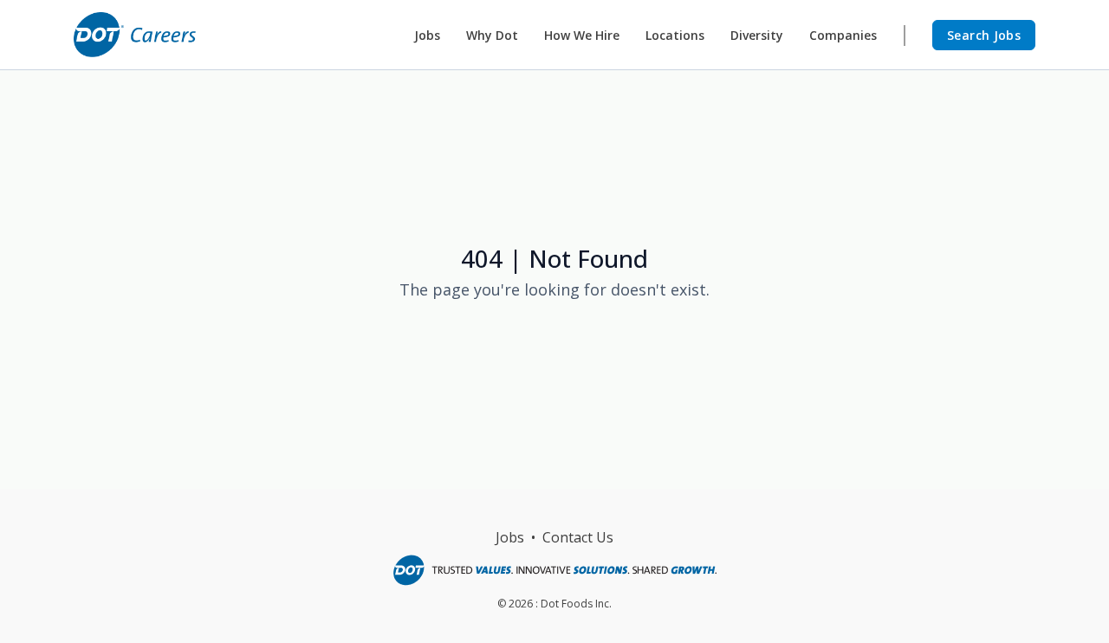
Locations (674, 35)
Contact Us (577, 537)
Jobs (427, 35)
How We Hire (581, 35)
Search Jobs (984, 35)
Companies (843, 35)
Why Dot (492, 35)
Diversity (756, 35)
